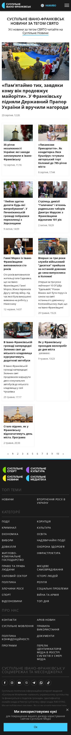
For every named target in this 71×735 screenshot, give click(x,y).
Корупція (44, 521)
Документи (45, 636)
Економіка (10, 534)
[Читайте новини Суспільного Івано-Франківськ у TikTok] (48, 683)
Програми (9, 645)
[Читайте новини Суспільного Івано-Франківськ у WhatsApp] (41, 683)
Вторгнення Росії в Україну (51, 501)
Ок (35, 727)
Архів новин (46, 619)
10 (57, 453)
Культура (44, 527)
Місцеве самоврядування (50, 567)
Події (6, 521)
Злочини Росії (13, 588)
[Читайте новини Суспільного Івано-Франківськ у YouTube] (19, 683)
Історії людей (47, 576)
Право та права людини (13, 567)
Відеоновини (12, 601)
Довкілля (9, 546)
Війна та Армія (48, 594)
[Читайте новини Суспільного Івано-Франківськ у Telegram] (34, 683)
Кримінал (9, 527)
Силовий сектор (14, 576)
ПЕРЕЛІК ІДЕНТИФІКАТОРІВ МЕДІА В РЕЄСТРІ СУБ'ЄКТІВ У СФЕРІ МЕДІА (49, 652)
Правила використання (48, 627)
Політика (9, 582)
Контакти (9, 619)
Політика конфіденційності (15, 637)
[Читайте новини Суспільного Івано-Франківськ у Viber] (26, 683)
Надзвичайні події (51, 540)
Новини (8, 499)
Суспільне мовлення (18, 626)
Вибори (7, 540)
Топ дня (43, 601)
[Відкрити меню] (67, 5)
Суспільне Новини (35, 33)
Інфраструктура (48, 553)
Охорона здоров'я (51, 546)
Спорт (6, 594)
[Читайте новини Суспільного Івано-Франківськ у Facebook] (5, 683)
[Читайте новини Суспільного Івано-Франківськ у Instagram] (12, 683)
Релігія (42, 582)
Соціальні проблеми (52, 588)
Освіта (42, 534)
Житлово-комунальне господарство (13, 556)
